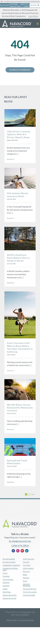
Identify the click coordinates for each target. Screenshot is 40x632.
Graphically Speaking (26, 620)
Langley (5, 589)
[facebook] (13, 550)
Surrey (25, 581)
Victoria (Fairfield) (29, 595)
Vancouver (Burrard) (29, 589)
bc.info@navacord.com (20, 541)
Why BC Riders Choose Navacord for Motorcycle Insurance (20, 408)
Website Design (11, 620)
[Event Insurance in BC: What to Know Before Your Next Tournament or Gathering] (20, 314)
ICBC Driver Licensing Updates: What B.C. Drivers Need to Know (18, 134)
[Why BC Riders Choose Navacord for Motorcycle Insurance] (20, 389)
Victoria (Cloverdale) (29, 592)
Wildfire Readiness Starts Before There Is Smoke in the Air (18, 258)
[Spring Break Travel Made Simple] (20, 447)
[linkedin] (26, 550)
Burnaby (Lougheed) (9, 562)
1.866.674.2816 (20, 545)
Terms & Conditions (22, 614)
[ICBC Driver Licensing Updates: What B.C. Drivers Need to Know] (20, 118)
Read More (10, 159)
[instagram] (18, 550)
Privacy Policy (26, 612)
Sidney (25, 575)
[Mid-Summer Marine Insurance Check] (20, 178)
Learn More (33, 16)
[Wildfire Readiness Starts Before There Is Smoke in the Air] (20, 238)
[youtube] (22, 550)
